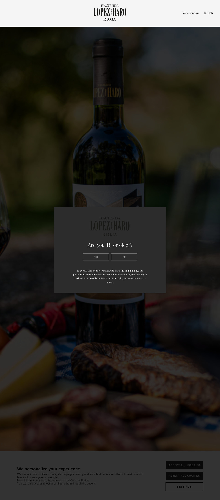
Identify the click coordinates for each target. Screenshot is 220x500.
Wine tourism (191, 13)
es (205, 13)
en (211, 13)
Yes (96, 256)
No (124, 256)
